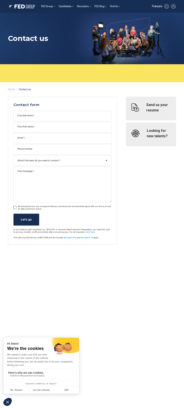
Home (11, 89)
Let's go (26, 219)
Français (157, 6)
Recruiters (83, 6)
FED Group (47, 6)
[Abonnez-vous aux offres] (166, 6)
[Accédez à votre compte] (173, 6)
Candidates (65, 6)
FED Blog (99, 6)
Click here (90, 232)
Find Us (114, 6)
